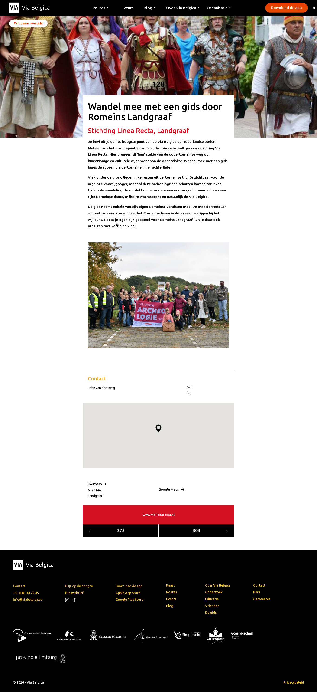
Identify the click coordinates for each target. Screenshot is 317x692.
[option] (158, 295)
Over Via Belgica (217, 585)
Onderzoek (214, 592)
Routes (171, 592)
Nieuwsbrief (74, 593)
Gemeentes (261, 599)
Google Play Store (129, 599)
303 (196, 530)
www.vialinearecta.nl (159, 515)
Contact (259, 585)
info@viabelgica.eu (27, 599)
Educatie (212, 599)
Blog (169, 606)
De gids (211, 612)
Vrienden (212, 606)
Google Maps (168, 489)
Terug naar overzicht (28, 23)
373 (121, 530)
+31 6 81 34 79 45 (26, 593)
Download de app (286, 8)
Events (127, 7)
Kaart (170, 585)
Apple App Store (128, 593)
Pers (256, 592)
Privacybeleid (293, 682)
